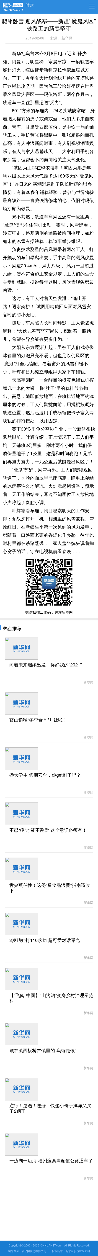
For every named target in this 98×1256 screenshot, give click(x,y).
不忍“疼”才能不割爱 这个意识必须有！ (48, 830)
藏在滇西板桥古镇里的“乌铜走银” (42, 1051)
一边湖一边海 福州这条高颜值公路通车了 (51, 1161)
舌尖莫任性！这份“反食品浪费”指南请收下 (49, 888)
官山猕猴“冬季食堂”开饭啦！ (38, 720)
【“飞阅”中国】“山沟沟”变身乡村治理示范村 (51, 998)
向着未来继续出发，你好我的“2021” (45, 665)
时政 (30, 4)
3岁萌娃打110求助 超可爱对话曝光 (44, 940)
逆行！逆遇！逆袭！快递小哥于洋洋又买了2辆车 (50, 1108)
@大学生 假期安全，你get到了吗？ (45, 775)
